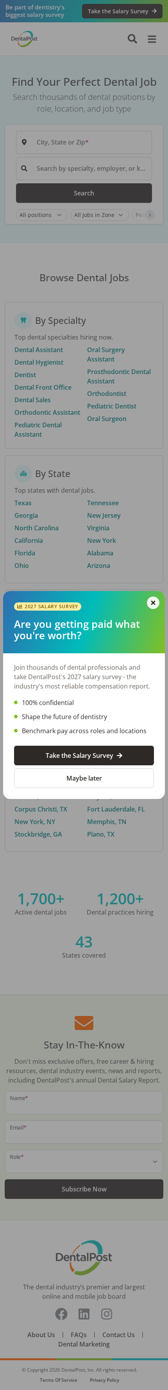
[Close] (153, 602)
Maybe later (84, 778)
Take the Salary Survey (79, 755)
